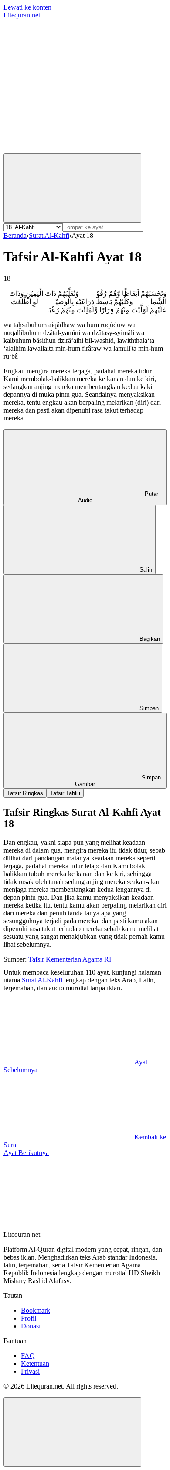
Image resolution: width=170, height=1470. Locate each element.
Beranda (15, 235)
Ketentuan (35, 1363)
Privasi (30, 1371)
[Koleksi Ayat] (68, 149)
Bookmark (35, 1310)
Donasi (31, 1326)
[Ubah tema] (72, 188)
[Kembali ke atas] (72, 1432)
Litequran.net (21, 15)
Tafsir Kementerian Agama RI (69, 959)
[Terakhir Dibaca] (68, 82)
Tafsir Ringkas (25, 793)
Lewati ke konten (27, 7)
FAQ (28, 1355)
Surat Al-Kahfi (49, 235)
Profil (28, 1318)
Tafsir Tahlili (65, 793)
